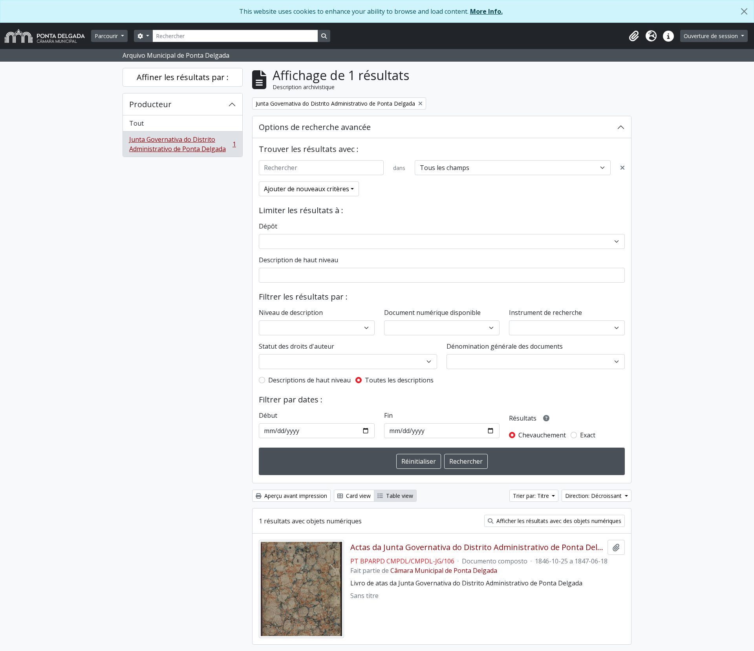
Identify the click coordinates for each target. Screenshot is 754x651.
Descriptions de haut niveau (309, 380)
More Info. (486, 11)
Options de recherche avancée (315, 127)
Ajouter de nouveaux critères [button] (306, 189)
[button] (633, 36)
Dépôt (268, 226)
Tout (136, 123)
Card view (357, 495)
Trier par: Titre (532, 495)
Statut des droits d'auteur (296, 346)
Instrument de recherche (545, 312)
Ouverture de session (711, 36)
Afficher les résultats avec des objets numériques (558, 521)
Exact (587, 435)
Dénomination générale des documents (505, 346)
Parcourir (107, 36)
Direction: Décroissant (594, 495)
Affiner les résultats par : (183, 77)
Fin (388, 415)
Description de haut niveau (298, 260)
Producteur (150, 104)
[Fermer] (744, 11)
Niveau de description (291, 312)
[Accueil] (48, 36)
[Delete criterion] (622, 167)
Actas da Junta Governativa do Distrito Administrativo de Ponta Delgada (477, 547)
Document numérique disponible (432, 312)
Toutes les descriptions (399, 380)
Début (268, 415)
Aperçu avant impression (295, 495)
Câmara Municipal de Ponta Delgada (443, 570)
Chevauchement (542, 435)
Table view (398, 495)
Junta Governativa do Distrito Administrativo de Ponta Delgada (182, 144)
